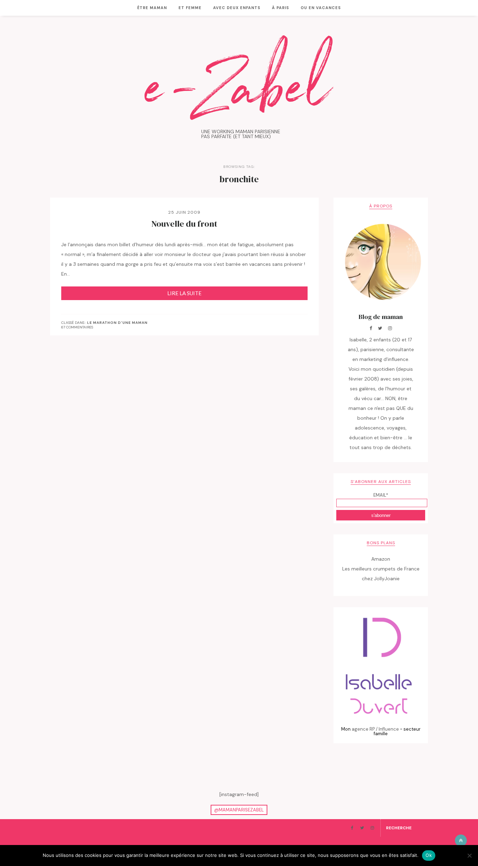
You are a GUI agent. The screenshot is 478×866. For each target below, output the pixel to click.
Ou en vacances (321, 7)
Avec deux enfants (236, 7)
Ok (429, 855)
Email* (380, 495)
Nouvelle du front (184, 224)
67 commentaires (77, 327)
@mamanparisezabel (239, 810)
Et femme (190, 7)
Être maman (152, 7)
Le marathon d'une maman (117, 323)
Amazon (380, 559)
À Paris (280, 7)
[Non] (469, 855)
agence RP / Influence (375, 729)
